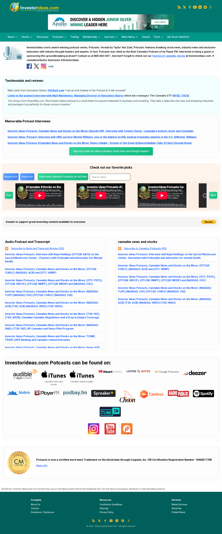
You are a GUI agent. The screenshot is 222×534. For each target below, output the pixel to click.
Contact (35, 508)
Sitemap (104, 508)
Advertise (177, 508)
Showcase (42, 36)
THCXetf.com (55, 90)
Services (109, 36)
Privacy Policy (107, 512)
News (11, 36)
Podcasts (57, 36)
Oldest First (27, 176)
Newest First (11, 176)
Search (146, 36)
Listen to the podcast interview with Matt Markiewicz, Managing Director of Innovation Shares (66, 95)
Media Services (179, 504)
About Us (35, 504)
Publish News (178, 512)
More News (128, 36)
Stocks (25, 36)
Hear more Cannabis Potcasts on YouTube (63, 176)
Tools (157, 36)
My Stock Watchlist (178, 36)
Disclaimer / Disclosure (42, 512)
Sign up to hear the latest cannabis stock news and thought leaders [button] (111, 151)
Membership (90, 36)
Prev (9, 195)
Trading (75, 36)
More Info (41, 465)
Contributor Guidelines (111, 504)
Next (213, 195)
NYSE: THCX (180, 95)
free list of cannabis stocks (168, 55)
